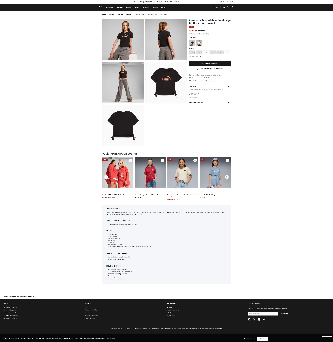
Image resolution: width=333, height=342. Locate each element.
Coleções (155, 7)
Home (104, 14)
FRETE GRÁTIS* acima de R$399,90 (153, 2)
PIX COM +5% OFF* (137, 2)
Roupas (128, 14)
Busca (216, 7)
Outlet (163, 7)
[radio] (192, 43)
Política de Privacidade (109, 338)
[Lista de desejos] (224, 7)
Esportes (146, 7)
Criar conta (285, 313)
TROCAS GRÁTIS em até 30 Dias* (172, 2)
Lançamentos (109, 7)
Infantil (137, 7)
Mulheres (120, 7)
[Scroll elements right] (227, 177)
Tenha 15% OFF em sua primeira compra (18, 296)
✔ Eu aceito (262, 338)
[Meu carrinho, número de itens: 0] (228, 7)
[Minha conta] (232, 7)
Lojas (231, 2)
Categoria (120, 14)
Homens (128, 7)
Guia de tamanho (193, 56)
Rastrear (221, 2)
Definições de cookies (249, 338)
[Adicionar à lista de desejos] (130, 160)
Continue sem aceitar (327, 336)
